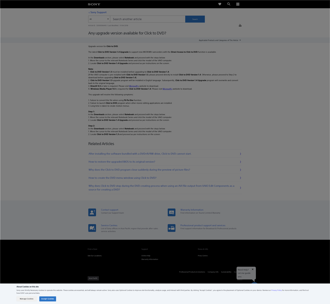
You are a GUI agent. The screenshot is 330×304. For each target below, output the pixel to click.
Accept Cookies (47, 299)
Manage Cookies (26, 299)
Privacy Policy (276, 290)
